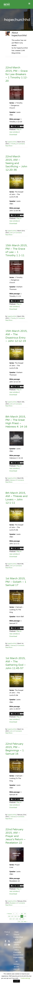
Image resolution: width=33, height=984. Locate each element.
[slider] (21, 126)
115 (22, 921)
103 (19, 916)
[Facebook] (5, 941)
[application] (16, 126)
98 (22, 913)
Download (13, 135)
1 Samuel (12, 645)
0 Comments (21, 144)
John (11, 232)
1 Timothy (13, 144)
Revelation (13, 903)
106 (10, 919)
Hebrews (12, 480)
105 (25, 916)
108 (17, 919)
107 (14, 919)
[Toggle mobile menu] (29, 3)
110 (23, 919)
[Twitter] (9, 941)
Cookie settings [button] (25, 978)
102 (15, 916)
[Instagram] (5, 945)
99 (25, 913)
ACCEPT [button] (16, 981)
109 (20, 919)
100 (9, 916)
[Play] (12, 126)
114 (19, 921)
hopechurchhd (11, 142)
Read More (8, 146)
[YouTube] (9, 945)
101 (12, 916)
